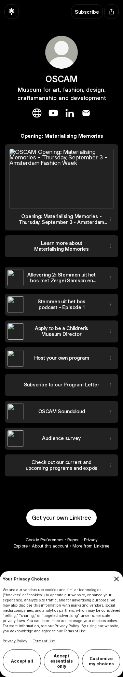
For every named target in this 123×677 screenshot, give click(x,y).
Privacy (90, 540)
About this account (50, 546)
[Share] (110, 219)
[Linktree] (11, 12)
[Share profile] (111, 12)
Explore (21, 546)
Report (73, 540)
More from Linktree (90, 546)
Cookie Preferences (44, 540)
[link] (37, 113)
